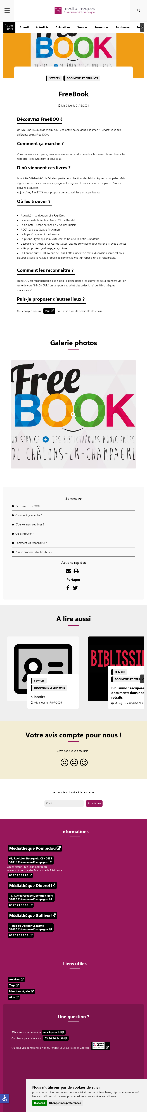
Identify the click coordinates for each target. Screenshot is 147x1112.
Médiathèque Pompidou (32, 848)
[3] (83, 764)
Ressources (101, 27)
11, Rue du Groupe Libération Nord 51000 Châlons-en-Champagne (31, 897)
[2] (73, 764)
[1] (64, 764)
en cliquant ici (52, 1032)
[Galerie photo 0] (73, 420)
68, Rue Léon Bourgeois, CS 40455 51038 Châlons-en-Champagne (30, 860)
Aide (12, 997)
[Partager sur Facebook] (67, 589)
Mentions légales (19, 991)
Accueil (24, 27)
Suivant (142, 27)
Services (82, 27)
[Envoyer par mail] (68, 572)
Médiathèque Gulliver (30, 915)
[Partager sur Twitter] (75, 589)
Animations (63, 27)
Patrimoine (122, 27)
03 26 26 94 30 (54, 1038)
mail (47, 311)
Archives (14, 979)
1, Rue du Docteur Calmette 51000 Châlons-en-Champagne (29, 927)
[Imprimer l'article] (76, 572)
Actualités (42, 27)
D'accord (39, 1102)
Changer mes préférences (65, 1102)
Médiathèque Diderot (29, 885)
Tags (12, 985)
